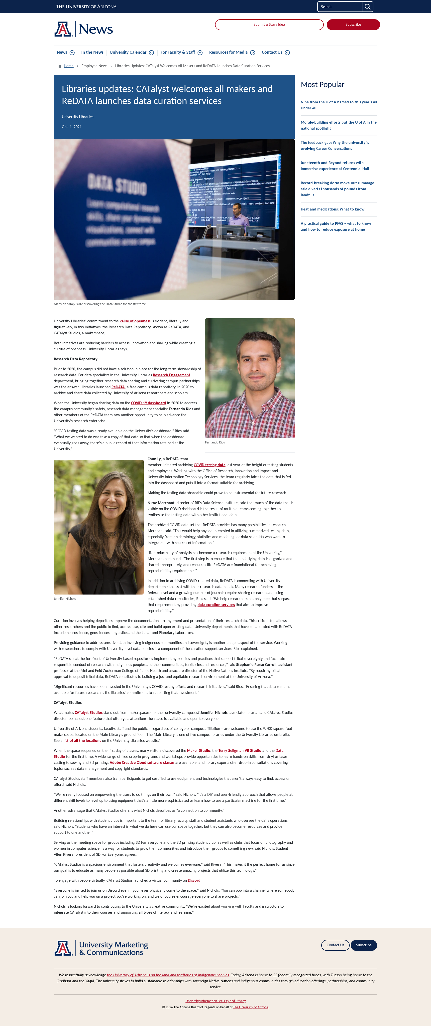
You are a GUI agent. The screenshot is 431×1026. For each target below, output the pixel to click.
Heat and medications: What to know (332, 209)
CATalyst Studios (89, 713)
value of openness (135, 321)
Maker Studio (198, 751)
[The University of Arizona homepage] (87, 6)
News (62, 52)
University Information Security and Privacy (216, 1001)
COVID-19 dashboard (148, 403)
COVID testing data (209, 465)
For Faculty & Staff (178, 52)
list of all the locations (82, 741)
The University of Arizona (250, 1007)
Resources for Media (228, 52)
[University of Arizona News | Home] (106, 29)
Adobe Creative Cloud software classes (142, 763)
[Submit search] (367, 6)
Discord (194, 881)
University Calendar (128, 52)
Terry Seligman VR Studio (239, 751)
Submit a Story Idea (269, 25)
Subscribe (353, 25)
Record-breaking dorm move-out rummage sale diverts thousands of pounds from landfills (337, 189)
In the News (92, 52)
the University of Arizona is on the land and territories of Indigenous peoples (168, 975)
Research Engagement (171, 375)
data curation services (216, 605)
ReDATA (118, 387)
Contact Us (272, 52)
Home (69, 66)
